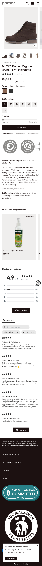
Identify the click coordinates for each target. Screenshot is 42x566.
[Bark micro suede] (4, 91)
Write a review (21, 310)
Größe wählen (8, 99)
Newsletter (11, 454)
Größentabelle (33, 133)
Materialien (20, 133)
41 (35, 104)
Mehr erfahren (11, 558)
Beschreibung (8, 133)
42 (5, 111)
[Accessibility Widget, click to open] (38, 283)
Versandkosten (22, 82)
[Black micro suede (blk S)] (11, 91)
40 (29, 104)
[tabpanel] (21, 380)
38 (17, 104)
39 (23, 104)
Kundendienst (13, 463)
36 (4, 104)
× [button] (37, 545)
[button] (5, 55)
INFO (6, 471)
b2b (5, 479)
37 (11, 104)
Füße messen (20, 193)
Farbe (13, 86)
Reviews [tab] (8, 320)
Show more (21, 430)
